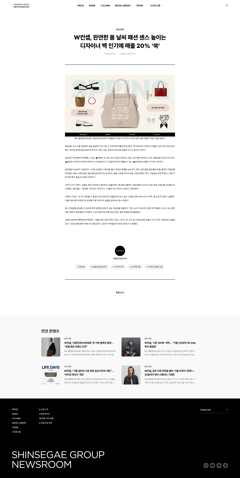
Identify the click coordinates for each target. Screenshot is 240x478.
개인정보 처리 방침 (46, 419)
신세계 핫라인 (44, 414)
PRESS (80, 5)
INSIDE (92, 5)
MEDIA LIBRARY (123, 5)
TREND (139, 5)
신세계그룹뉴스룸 (155, 267)
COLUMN (105, 5)
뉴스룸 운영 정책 (45, 423)
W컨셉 (82, 267)
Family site (205, 410)
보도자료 (120, 29)
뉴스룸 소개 (43, 409)
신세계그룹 (155, 5)
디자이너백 (119, 267)
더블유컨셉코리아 (128, 53)
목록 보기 (120, 292)
